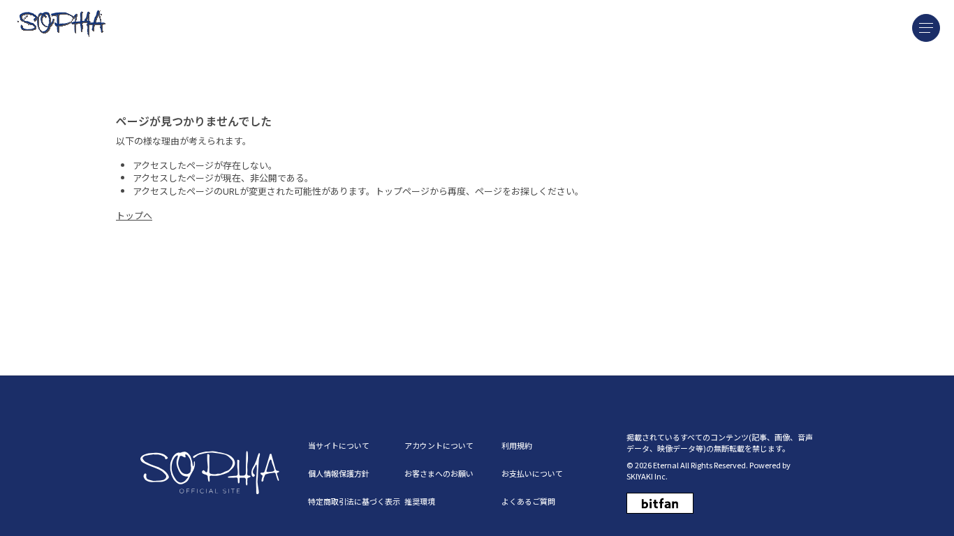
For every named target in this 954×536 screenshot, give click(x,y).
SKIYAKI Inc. (647, 476)
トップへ (134, 215)
